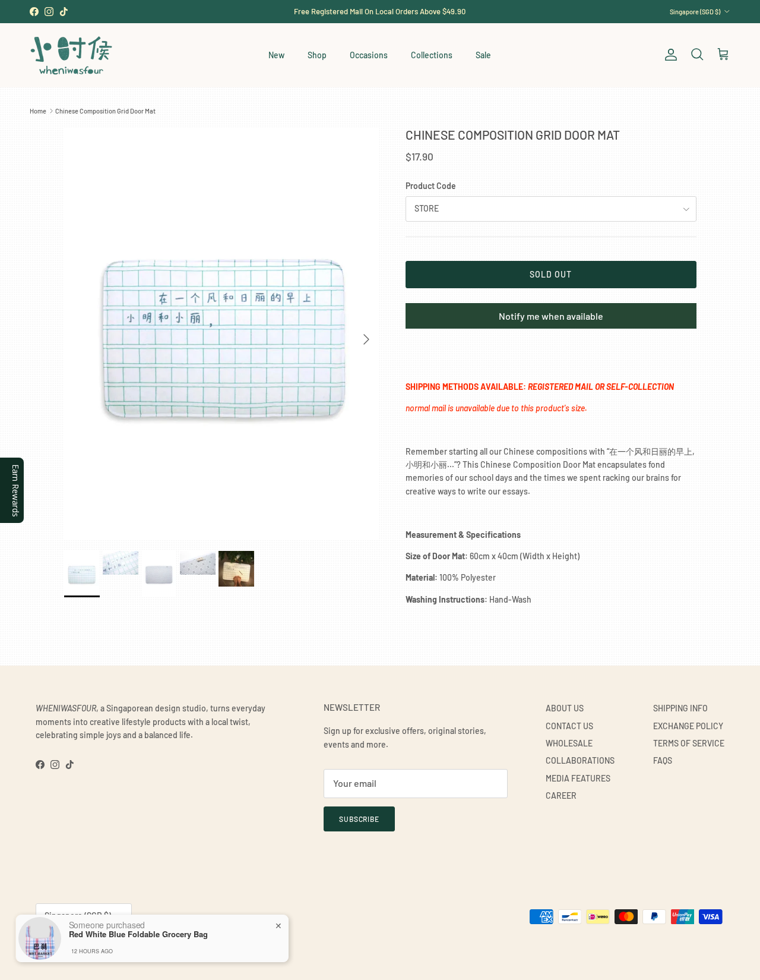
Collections (431, 55)
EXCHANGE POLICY (688, 726)
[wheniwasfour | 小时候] (71, 55)
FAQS (662, 760)
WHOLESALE (569, 743)
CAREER (561, 795)
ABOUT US (565, 708)
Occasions (369, 55)
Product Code (431, 186)
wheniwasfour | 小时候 (89, 945)
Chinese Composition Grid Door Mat (105, 111)
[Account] (668, 55)
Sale (483, 55)
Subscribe (359, 819)
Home (38, 111)
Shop (317, 55)
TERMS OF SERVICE (688, 743)
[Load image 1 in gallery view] (221, 333)
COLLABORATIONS (580, 760)
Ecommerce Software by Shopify (170, 945)
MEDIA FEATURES (578, 778)
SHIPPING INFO (680, 708)
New (276, 55)
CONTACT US (569, 726)
